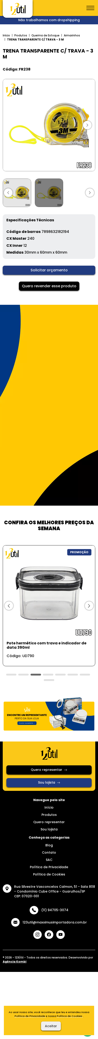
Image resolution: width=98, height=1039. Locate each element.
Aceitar (51, 1026)
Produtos (20, 35)
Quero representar (46, 769)
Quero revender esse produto (49, 286)
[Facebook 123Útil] (49, 934)
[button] (8, 192)
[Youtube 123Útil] (60, 934)
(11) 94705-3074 (54, 910)
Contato (49, 852)
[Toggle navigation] (90, 8)
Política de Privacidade (49, 867)
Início (6, 35)
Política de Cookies (49, 874)
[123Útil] (18, 9)
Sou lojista (46, 782)
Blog (49, 845)
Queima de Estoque (45, 35)
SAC (49, 859)
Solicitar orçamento (49, 270)
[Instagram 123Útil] (37, 934)
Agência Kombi (14, 961)
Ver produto (46, 657)
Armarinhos (72, 35)
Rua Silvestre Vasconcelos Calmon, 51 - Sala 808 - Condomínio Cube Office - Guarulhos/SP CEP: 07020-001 (54, 891)
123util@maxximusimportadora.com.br (55, 922)
